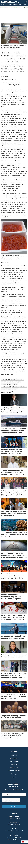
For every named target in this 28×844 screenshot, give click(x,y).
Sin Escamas (17, 4)
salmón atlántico (8, 381)
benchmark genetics (8, 379)
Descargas (14, 773)
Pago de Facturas (14, 770)
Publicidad (14, 764)
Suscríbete (14, 806)
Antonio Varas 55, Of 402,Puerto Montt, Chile (14, 838)
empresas (23, 386)
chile (3, 389)
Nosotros (23, 4)
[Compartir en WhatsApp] (19, 85)
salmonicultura (12, 389)
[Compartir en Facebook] (9, 85)
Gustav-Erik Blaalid (14, 818)
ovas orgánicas (7, 384)
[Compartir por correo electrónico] (16, 85)
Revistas (11, 4)
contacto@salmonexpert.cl (14, 831)
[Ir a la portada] (12, 2)
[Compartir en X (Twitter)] (11, 85)
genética (15, 386)
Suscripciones (14, 761)
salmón (17, 381)
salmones (20, 379)
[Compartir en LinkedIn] (14, 85)
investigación (6, 386)
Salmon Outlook (14, 767)
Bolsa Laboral (5, 4)
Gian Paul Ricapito (14, 824)
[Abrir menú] (26, 2)
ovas (15, 384)
